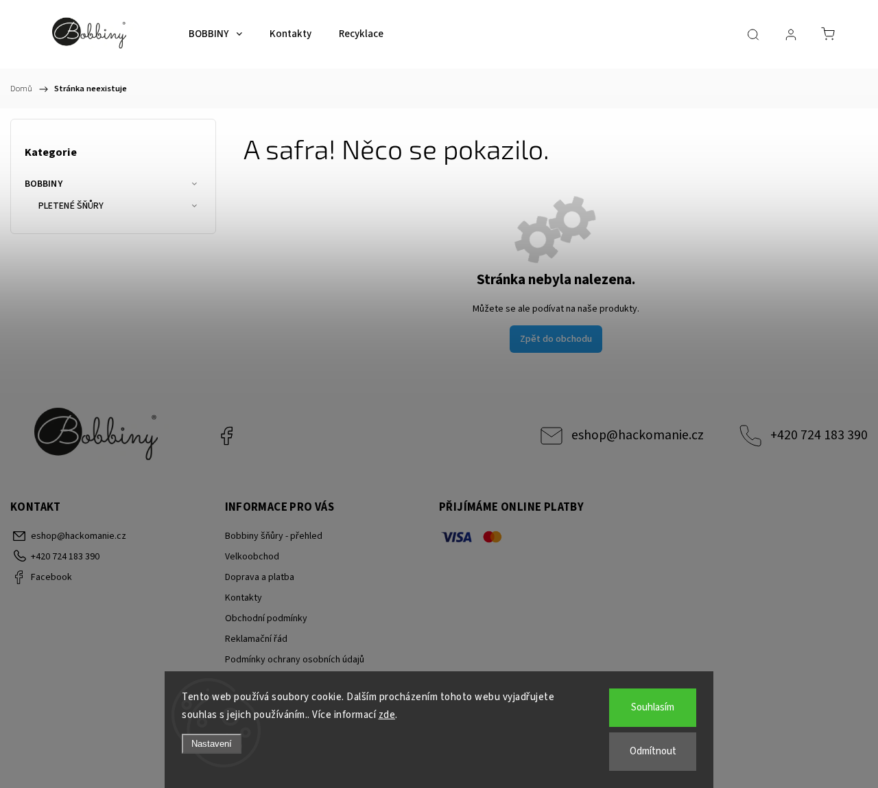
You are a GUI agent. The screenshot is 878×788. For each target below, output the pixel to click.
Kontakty (243, 598)
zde (387, 715)
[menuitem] (215, 34)
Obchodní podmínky (266, 618)
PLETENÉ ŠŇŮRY (71, 206)
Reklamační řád (256, 639)
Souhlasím (652, 707)
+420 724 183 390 (819, 435)
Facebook (226, 436)
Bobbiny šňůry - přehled (273, 536)
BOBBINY (43, 184)
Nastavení (211, 744)
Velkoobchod (252, 557)
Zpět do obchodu (556, 339)
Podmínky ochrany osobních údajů (294, 660)
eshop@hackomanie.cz (637, 435)
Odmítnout (653, 751)
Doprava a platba (259, 577)
